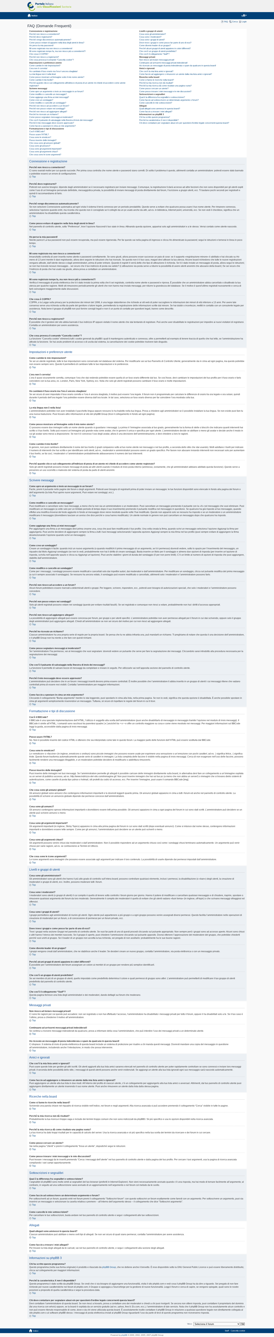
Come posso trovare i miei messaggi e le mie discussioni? (165, 91)
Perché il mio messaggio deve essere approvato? (51, 123)
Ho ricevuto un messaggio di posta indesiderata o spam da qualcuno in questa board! (177, 65)
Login (244, 21)
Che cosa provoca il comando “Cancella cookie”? (51, 60)
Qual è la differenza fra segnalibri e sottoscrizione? (162, 97)
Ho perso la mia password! (41, 45)
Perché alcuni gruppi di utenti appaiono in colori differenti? (165, 48)
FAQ (226, 21)
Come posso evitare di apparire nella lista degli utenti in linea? (56, 43)
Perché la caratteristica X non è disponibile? (159, 120)
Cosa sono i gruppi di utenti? (152, 40)
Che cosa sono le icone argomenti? (45, 154)
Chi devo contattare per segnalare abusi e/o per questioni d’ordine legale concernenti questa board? (184, 123)
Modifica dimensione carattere (244, 15)
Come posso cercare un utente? (154, 88)
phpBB (124, 1335)
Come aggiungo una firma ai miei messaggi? (49, 97)
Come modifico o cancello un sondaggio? (47, 103)
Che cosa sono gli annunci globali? (44, 143)
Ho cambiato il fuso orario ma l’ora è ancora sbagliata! (53, 71)
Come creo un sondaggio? (41, 100)
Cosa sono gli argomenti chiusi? (43, 151)
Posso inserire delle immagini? (42, 140)
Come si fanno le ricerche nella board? (156, 80)
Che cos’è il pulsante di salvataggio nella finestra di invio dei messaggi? (61, 120)
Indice (34, 16)
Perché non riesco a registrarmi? (44, 57)
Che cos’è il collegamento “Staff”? (154, 54)
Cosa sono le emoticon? (40, 137)
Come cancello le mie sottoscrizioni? (155, 103)
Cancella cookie (238, 1331)
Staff (227, 1331)
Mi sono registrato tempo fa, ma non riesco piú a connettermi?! (57, 51)
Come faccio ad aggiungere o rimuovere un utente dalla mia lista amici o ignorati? (175, 74)
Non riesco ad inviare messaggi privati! (156, 60)
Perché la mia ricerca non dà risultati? (156, 83)
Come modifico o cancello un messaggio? (48, 94)
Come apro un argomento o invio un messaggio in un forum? (56, 91)
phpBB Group (109, 1267)
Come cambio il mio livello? (41, 80)
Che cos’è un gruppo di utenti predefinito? (158, 51)
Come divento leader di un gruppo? (155, 45)
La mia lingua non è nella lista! (42, 74)
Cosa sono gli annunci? (39, 146)
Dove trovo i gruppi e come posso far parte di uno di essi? (165, 43)
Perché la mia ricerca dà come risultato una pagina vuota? (165, 86)
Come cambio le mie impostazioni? (44, 65)
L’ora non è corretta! (38, 68)
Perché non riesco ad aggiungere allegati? (48, 111)
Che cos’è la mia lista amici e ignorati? (156, 71)
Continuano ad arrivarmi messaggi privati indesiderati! (163, 63)
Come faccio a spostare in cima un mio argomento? (52, 126)
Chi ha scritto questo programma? (154, 117)
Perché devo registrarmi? (40, 37)
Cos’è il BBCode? (37, 131)
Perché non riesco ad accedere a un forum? (49, 106)
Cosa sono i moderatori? (150, 37)
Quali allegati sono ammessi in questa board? (159, 108)
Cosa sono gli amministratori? (152, 34)
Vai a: (189, 1324)
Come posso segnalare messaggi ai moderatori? (51, 117)
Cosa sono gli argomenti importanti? (45, 149)
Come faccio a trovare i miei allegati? (155, 111)
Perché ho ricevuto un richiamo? (44, 114)
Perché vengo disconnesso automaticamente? (50, 40)
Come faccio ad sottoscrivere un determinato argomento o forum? (169, 100)
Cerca (235, 21)
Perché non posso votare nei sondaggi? (47, 108)
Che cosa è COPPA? (38, 54)
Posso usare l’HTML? (39, 134)
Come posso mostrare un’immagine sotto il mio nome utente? (56, 77)
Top (34, 176)
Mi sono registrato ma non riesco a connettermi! (50, 48)
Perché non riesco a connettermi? (44, 34)
